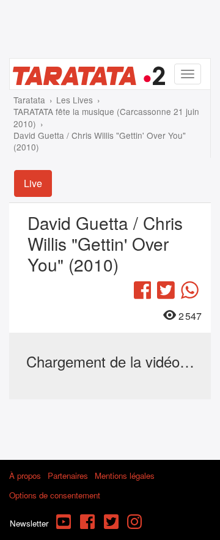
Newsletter (29, 523)
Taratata (29, 100)
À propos (25, 475)
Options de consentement (54, 495)
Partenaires (68, 475)
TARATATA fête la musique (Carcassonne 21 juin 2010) (106, 117)
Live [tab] (33, 183)
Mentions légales (125, 475)
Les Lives (74, 100)
